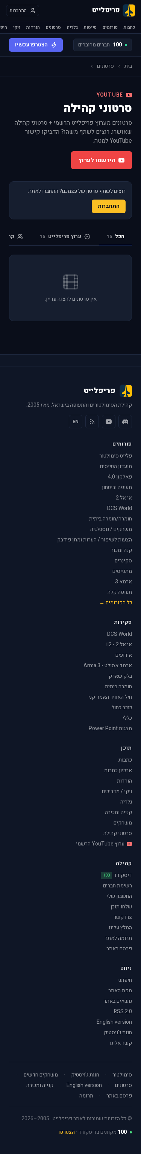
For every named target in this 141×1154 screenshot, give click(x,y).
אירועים (123, 655)
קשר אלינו (121, 1043)
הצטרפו (66, 1132)
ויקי (16, 27)
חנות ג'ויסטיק (118, 1032)
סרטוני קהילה (117, 833)
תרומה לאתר (118, 938)
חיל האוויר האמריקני (110, 697)
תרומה (86, 1096)
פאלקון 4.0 (120, 477)
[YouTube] (108, 421)
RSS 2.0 (123, 1011)
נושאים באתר (117, 1001)
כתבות (129, 27)
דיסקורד (117, 875)
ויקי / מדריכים (117, 791)
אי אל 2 (124, 498)
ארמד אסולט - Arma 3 (107, 665)
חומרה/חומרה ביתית (110, 519)
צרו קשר (123, 917)
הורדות (33, 27)
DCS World (119, 508)
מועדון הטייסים (116, 466)
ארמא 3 (123, 582)
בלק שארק (120, 676)
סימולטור (122, 1075)
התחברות (109, 206)
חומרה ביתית (118, 686)
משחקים (123, 823)
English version (114, 1022)
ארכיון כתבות (118, 770)
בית (128, 66)
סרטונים (53, 27)
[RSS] (92, 421)
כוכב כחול (122, 707)
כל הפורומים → (115, 603)
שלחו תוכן (121, 907)
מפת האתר (120, 990)
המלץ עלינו (120, 928)
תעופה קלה (120, 592)
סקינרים (123, 561)
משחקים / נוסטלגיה (111, 529)
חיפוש (125, 980)
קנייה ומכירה (118, 812)
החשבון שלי (119, 896)
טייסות (90, 27)
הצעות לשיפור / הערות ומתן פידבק (94, 540)
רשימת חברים (117, 886)
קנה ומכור (121, 550)
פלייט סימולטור (115, 456)
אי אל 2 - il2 (119, 645)
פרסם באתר (119, 949)
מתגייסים (122, 571)
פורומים (110, 27)
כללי (127, 718)
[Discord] (125, 421)
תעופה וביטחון (117, 487)
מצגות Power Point (110, 728)
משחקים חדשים (41, 1075)
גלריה (72, 27)
